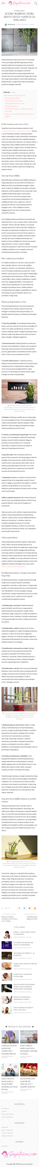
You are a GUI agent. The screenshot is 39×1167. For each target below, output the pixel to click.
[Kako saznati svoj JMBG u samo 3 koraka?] (7, 1010)
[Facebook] (19, 908)
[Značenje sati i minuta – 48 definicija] (7, 956)
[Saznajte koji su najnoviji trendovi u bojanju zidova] (10, 1036)
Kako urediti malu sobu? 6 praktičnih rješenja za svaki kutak (9, 1084)
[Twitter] (24, 908)
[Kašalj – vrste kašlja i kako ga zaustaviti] (7, 935)
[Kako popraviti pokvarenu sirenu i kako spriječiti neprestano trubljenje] (7, 988)
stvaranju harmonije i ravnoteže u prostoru (16, 131)
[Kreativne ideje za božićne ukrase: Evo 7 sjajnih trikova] (29, 1069)
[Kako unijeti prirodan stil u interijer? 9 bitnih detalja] (29, 1036)
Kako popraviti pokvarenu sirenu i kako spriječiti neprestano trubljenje (24, 987)
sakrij (12, 92)
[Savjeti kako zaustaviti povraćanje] (7, 977)
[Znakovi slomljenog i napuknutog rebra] (7, 1000)
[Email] (35, 908)
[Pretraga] (35, 3)
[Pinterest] (30, 908)
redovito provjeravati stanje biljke (13, 566)
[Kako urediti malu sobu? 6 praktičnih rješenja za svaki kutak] (10, 1069)
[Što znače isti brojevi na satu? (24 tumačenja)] (7, 945)
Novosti (23, 1073)
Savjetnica (11, 24)
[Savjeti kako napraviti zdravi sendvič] (7, 966)
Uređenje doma (19, 10)
